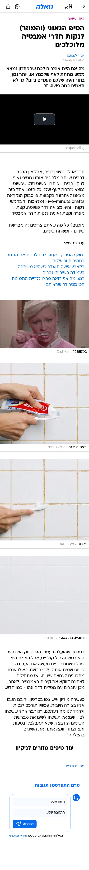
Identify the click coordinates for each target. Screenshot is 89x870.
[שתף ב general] (8, 6)
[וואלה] (44, 6)
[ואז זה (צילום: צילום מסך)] (44, 504)
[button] (68, 6)
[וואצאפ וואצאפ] (17, 6)
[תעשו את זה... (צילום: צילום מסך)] (44, 407)
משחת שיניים (75, 766)
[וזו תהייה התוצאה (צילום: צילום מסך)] (44, 599)
